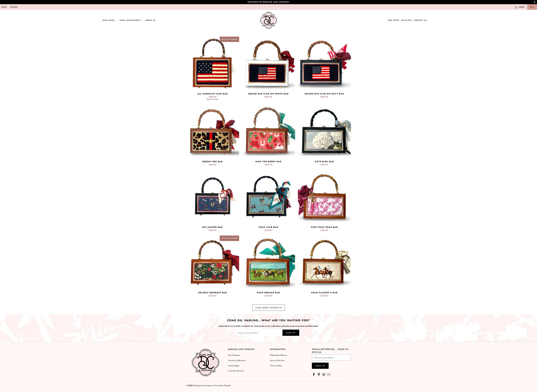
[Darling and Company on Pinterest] (319, 374)
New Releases (234, 355)
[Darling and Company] (268, 20)
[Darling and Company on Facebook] (314, 374)
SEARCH (14, 7)
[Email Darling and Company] (329, 374)
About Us (150, 20)
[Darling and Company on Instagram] (324, 374)
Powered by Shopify (222, 385)
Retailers (406, 20)
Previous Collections (237, 360)
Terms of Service (277, 360)
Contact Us (420, 20)
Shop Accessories (130, 20)
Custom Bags (233, 365)
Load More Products (268, 307)
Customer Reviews (236, 370)
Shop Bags (108, 20)
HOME (4, 7)
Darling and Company (202, 385)
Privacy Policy (276, 365)
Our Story (393, 20)
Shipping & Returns (278, 355)
